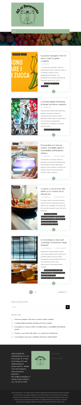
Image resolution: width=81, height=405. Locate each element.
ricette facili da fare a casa (49, 221)
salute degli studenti (48, 278)
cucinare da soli (60, 219)
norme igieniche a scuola (48, 275)
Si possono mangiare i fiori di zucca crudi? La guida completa (53, 58)
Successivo (61, 292)
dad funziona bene (47, 272)
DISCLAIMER (55, 354)
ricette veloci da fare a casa (49, 224)
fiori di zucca (55, 83)
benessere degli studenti (52, 270)
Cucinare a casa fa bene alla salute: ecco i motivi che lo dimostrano (53, 191)
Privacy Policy (61, 402)
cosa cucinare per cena (48, 216)
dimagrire (47, 83)
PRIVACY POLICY (57, 358)
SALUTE (24, 54)
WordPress (53, 402)
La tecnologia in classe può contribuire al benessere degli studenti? (53, 242)
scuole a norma (59, 278)
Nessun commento (60, 156)
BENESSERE (16, 54)
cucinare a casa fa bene (48, 219)
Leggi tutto (51, 91)
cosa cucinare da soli (50, 214)
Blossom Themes (37, 402)
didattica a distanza (58, 272)
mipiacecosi (45, 86)
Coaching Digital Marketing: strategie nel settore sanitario (33, 323)
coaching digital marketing (52, 129)
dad (61, 270)
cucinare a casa (60, 216)
